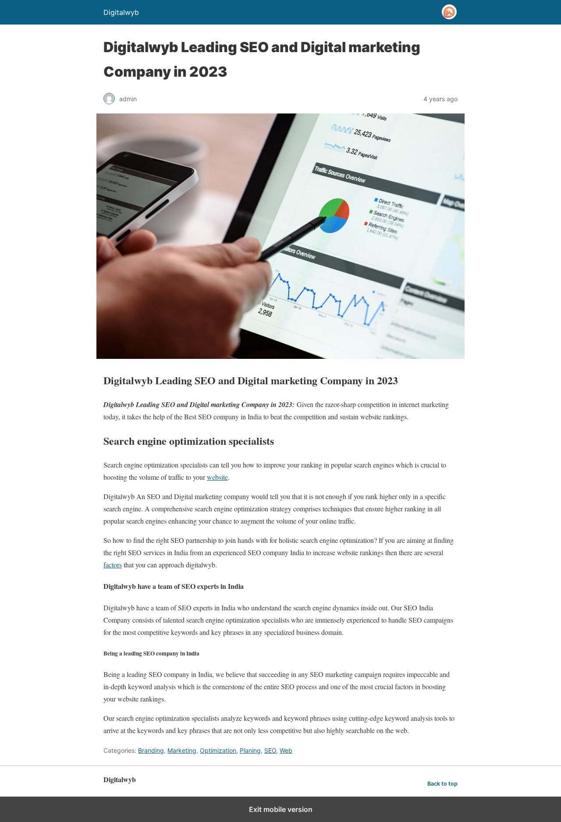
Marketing (181, 750)
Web (286, 750)
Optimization (218, 750)
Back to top (442, 783)
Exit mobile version (280, 809)
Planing (250, 750)
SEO (270, 750)
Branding (151, 750)
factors (112, 564)
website (217, 477)
